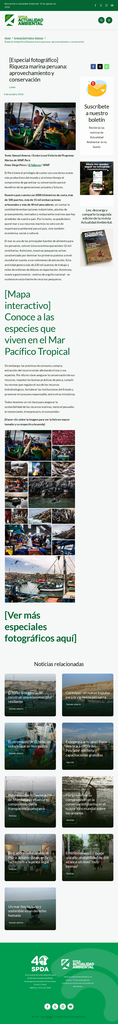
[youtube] (112, 5)
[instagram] (106, 5)
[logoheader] (24, 15)
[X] (100, 66)
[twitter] (101, 5)
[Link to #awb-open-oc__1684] (109, 20)
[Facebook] (93, 66)
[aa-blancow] (77, 960)
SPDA (49, 1017)
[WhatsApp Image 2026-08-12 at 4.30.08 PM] (96, 229)
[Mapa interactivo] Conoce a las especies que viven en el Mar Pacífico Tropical (37, 322)
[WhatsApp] (106, 66)
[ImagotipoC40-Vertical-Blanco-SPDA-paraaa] (40, 956)
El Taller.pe (34, 165)
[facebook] (95, 5)
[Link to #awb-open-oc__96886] (101, 20)
